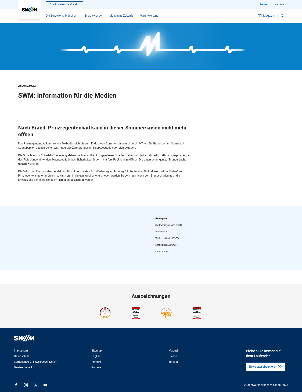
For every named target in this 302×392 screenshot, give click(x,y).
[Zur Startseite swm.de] (29, 9)
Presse (264, 4)
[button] (282, 16)
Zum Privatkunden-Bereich (64, 4)
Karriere (279, 4)
